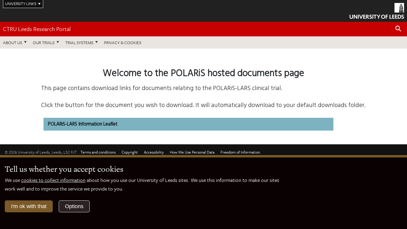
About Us (12, 42)
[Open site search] (398, 29)
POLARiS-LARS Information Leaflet (82, 124)
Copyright (130, 152)
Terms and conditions (98, 152)
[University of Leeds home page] (376, 10)
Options (74, 206)
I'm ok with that (28, 206)
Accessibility (154, 152)
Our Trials (44, 42)
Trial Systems (79, 42)
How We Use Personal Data (192, 152)
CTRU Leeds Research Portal (37, 29)
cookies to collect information (53, 180)
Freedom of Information (240, 152)
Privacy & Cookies (122, 42)
